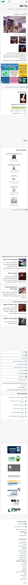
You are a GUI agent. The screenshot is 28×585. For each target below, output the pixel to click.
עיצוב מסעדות (17, 14)
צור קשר (24, 577)
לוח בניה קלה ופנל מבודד (19, 367)
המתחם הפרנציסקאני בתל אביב (16, 416)
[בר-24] (14, 23)
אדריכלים (24, 562)
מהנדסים (24, 566)
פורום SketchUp (22, 559)
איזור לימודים (22, 376)
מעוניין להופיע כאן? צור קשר (19, 209)
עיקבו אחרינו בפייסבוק (20, 526)
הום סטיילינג (23, 553)
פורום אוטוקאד (23, 557)
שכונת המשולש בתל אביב (18, 412)
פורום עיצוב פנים (22, 552)
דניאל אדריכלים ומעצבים (21, 9)
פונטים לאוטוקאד (22, 546)
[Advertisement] (14, 128)
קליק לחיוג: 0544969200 (18, 107)
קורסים (24, 533)
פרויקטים (23, 358)
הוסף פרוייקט (21, 387)
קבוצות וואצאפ (21, 379)
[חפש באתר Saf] (9, 2)
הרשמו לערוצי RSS (20, 529)
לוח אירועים (22, 370)
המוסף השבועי (22, 373)
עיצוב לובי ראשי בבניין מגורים (17, 401)
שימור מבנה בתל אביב (18, 408)
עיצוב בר (23, 14)
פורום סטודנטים (22, 555)
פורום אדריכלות (22, 550)
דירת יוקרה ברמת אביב (18, 405)
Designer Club (22, 535)
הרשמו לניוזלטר (21, 524)
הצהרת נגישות (23, 579)
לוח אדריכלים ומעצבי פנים (19, 361)
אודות (25, 573)
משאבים (24, 544)
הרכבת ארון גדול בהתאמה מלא (16, 397)
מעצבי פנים (23, 564)
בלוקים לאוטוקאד (22, 542)
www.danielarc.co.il (17, 113)
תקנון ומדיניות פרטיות (21, 572)
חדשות (23, 352)
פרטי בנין (24, 541)
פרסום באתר (23, 575)
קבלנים (24, 568)
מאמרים (23, 355)
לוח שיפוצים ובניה (21, 364)
